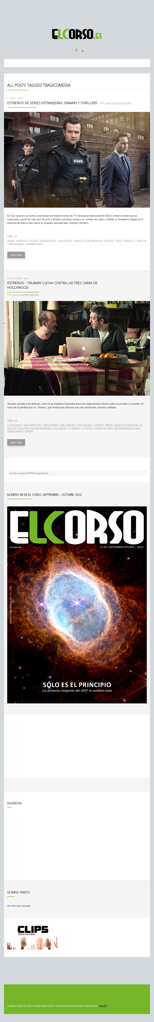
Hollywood (59, 428)
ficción (33, 240)
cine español (50, 425)
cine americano (32, 425)
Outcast (109, 240)
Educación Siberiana (126, 425)
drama (10, 240)
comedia (99, 425)
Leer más (16, 255)
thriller (141, 240)
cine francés (84, 425)
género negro (47, 240)
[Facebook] (74, 49)
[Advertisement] (77, 13)
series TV (129, 240)
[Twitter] (81, 49)
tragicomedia (16, 244)
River (119, 240)
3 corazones (14, 425)
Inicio (10, 81)
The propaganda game (127, 428)
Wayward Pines (34, 244)
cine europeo (68, 425)
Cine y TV (12, 236)
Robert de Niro (103, 428)
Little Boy (87, 428)
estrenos (21, 240)
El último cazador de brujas (34, 428)
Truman (29, 431)
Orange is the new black (88, 240)
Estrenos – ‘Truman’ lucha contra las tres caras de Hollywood (52, 285)
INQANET (102, 1006)
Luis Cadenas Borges (118, 103)
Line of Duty (65, 240)
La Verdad (74, 428)
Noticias (20, 81)
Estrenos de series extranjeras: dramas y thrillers (52, 103)
